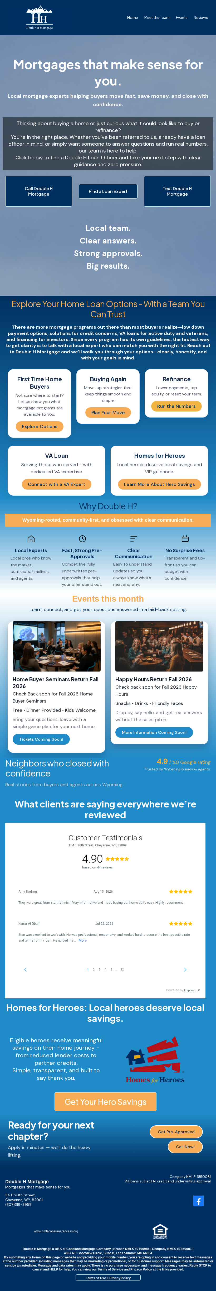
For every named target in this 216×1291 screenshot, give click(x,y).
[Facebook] (198, 1200)
